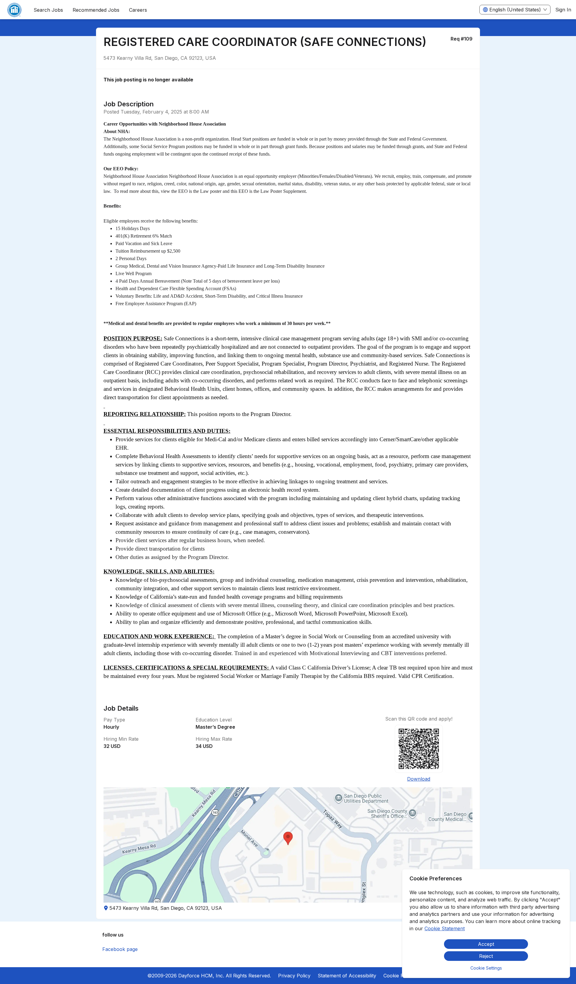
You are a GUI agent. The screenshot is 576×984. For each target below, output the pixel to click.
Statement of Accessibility (347, 976)
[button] (288, 845)
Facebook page (120, 949)
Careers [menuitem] (138, 10)
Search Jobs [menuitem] (48, 10)
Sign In (563, 10)
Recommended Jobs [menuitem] (96, 10)
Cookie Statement (444, 928)
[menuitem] (14, 10)
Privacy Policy (294, 976)
